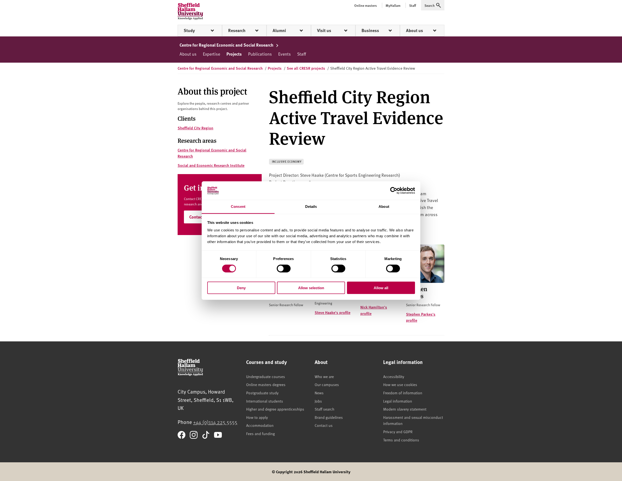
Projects (234, 54)
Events (284, 54)
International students (264, 401)
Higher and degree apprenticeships (275, 409)
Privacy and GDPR (398, 431)
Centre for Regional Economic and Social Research (227, 45)
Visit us (324, 30)
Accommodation (260, 425)
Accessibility (393, 376)
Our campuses (327, 384)
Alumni (279, 30)
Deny (241, 288)
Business (370, 30)
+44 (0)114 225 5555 (215, 421)
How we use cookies (400, 384)
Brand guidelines (329, 417)
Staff (301, 54)
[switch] (284, 268)
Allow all (381, 288)
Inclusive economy (286, 162)
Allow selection (311, 288)
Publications (260, 54)
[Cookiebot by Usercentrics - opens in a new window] (393, 190)
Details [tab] (311, 206)
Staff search (324, 409)
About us (414, 30)
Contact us (324, 425)
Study (189, 30)
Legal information (397, 401)
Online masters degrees (265, 384)
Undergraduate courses (265, 376)
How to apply (257, 417)
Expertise (211, 54)
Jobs (318, 401)
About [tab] (384, 206)
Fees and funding (260, 433)
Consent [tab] (238, 206)
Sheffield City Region (195, 128)
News (319, 392)
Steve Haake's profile (332, 312)
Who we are (324, 376)
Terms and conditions (401, 439)
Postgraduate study (262, 392)
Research (236, 30)
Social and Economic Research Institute (211, 165)
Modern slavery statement (404, 409)
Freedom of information (402, 392)
